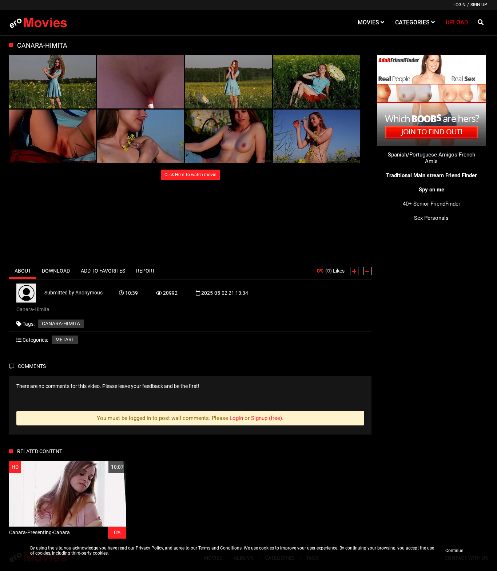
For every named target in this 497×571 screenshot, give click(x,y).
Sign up (478, 4)
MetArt (64, 339)
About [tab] (23, 271)
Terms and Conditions (220, 548)
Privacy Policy (149, 548)
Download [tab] (56, 271)
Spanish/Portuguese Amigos (422, 154)
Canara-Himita (61, 323)
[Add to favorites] (103, 467)
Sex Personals (431, 218)
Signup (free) (266, 418)
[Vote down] (367, 271)
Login (459, 4)
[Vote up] (354, 271)
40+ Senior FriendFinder (431, 204)
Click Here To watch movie (190, 174)
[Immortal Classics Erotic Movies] (43, 22)
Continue (454, 550)
